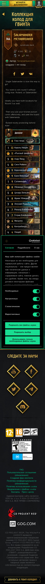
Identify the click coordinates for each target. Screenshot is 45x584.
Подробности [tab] (24, 248)
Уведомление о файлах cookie (21, 489)
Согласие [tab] (9, 248)
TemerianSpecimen (26, 61)
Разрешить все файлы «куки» (22, 325)
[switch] (36, 299)
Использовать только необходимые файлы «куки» (22, 340)
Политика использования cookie (21, 487)
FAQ (22, 470)
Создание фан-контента (21, 478)
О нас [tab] (37, 248)
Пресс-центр (28, 492)
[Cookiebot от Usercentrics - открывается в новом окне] (30, 241)
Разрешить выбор (22, 332)
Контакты (15, 492)
